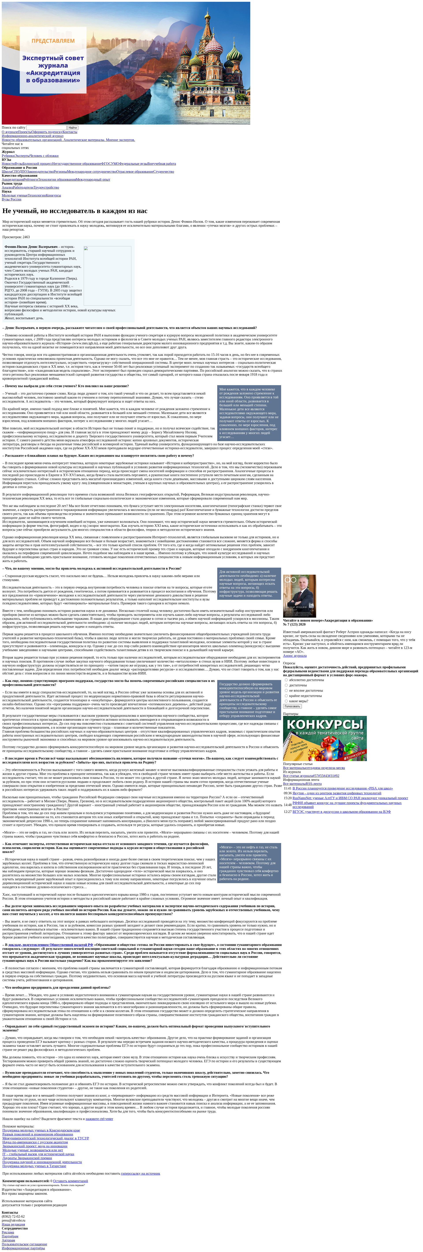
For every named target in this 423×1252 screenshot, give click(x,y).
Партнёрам (10, 1236)
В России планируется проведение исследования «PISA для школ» (343, 788)
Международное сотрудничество (91, 171)
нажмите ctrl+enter (99, 1119)
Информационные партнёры (23, 1248)
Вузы (19, 163)
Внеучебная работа (161, 163)
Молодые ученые (15, 195)
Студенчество (163, 171)
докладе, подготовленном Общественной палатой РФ (50, 945)
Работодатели (23, 187)
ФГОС (106, 163)
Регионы (60, 171)
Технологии (37, 195)
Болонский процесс (37, 163)
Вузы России (11, 199)
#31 (331, 776)
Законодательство (40, 171)
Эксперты (22, 156)
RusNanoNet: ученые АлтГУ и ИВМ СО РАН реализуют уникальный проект (350, 798)
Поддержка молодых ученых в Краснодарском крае (41, 1130)
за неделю (324, 768)
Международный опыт (93, 179)
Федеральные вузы (133, 163)
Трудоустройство (46, 187)
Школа (7, 171)
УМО (115, 163)
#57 (315, 776)
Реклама (8, 1232)
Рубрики (8, 156)
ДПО (23, 171)
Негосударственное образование (76, 163)
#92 (336, 776)
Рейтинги (31, 179)
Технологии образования (57, 179)
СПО (15, 171)
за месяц (338, 768)
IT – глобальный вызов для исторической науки (38, 1154)
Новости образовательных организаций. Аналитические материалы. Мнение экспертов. (68, 138)
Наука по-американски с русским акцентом (35, 1142)
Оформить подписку (47, 132)
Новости (8, 163)
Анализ (7, 187)
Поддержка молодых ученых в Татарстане (34, 1166)
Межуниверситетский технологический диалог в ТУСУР (45, 1138)
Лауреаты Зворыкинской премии (27, 1158)
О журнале (10, 132)
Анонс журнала (295, 656)
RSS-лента (314, 784)
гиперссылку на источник (140, 1173)
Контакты (70, 132)
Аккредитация (13, 179)
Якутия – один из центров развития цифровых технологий (337, 793)
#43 (326, 776)
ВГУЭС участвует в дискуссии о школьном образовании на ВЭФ (342, 812)
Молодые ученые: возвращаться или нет (32, 1150)
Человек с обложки (44, 156)
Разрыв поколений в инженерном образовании (37, 1134)
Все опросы (412, 663)
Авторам (8, 1240)
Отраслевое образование (134, 171)
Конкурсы (53, 195)
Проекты (25, 132)
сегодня (311, 768)
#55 (320, 776)
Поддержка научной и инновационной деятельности (42, 1162)
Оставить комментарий (70, 1181)
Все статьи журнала (298, 776)
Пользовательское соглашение (24, 1244)
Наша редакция (13, 1224)
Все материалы (294, 768)
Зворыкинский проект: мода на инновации (34, 1146)
